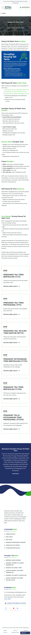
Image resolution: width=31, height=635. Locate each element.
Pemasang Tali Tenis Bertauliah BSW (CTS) (17, 89)
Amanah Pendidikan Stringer (16, 542)
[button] (25, 633)
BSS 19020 (9, 539)
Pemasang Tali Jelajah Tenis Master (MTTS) (17, 93)
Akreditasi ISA (10, 534)
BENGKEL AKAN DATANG (13, 560)
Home (8, 28)
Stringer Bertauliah (13, 548)
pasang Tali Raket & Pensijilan (16, 575)
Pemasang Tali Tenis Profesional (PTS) (15, 91)
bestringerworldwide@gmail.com (17, 592)
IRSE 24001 (9, 537)
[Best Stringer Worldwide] (6, 7)
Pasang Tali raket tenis (14, 567)
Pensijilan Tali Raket (13, 545)
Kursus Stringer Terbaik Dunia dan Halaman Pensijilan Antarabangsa (15, 2)
